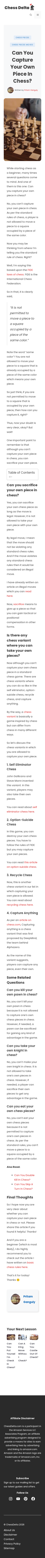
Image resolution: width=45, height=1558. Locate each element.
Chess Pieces (22, 37)
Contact (9, 1539)
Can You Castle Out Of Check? (34, 1350)
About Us (9, 1530)
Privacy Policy (12, 1543)
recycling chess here (20, 905)
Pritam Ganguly (31, 90)
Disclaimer (10, 1534)
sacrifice (18, 604)
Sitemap (9, 1548)
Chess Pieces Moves (22, 44)
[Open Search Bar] (30, 15)
